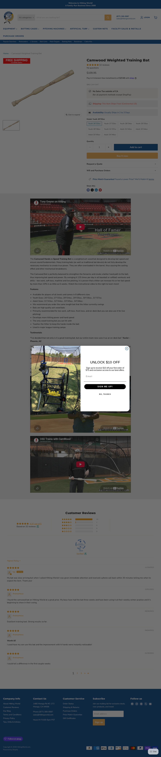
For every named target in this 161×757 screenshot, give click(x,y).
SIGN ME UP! (105, 387)
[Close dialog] (126, 348)
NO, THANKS (105, 394)
